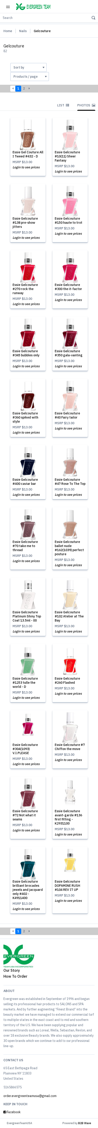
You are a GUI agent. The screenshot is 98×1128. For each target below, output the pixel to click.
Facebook (13, 1112)
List (61, 105)
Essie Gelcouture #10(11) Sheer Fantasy (67, 156)
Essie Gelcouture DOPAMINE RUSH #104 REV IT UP (67, 885)
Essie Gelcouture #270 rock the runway (25, 289)
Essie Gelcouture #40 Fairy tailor (67, 415)
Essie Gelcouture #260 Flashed (67, 680)
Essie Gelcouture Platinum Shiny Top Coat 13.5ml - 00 (27, 616)
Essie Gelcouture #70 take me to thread (25, 546)
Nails (23, 31)
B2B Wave (84, 1123)
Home (7, 31)
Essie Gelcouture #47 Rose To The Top (70, 482)
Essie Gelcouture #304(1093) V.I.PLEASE (25, 749)
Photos (84, 105)
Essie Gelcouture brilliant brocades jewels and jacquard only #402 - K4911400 (28, 889)
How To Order (15, 976)
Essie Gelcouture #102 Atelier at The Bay (69, 616)
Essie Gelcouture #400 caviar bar (25, 482)
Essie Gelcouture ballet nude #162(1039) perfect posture (69, 548)
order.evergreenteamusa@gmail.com (30, 1096)
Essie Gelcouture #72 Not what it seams (25, 815)
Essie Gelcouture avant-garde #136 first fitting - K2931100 (68, 817)
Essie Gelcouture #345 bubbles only (26, 353)
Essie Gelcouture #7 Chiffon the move (70, 747)
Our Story (11, 970)
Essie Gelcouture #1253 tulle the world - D (25, 682)
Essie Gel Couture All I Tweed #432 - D (28, 154)
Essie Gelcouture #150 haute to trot (68, 220)
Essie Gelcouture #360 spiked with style (25, 417)
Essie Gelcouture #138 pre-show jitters (25, 222)
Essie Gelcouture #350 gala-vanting (69, 353)
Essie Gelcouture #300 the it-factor (68, 287)
